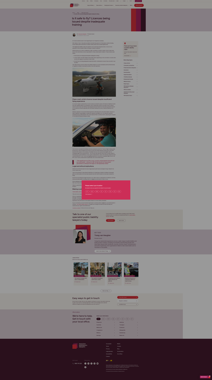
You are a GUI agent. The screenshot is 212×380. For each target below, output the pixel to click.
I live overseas (88, 194)
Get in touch (204, 376)
